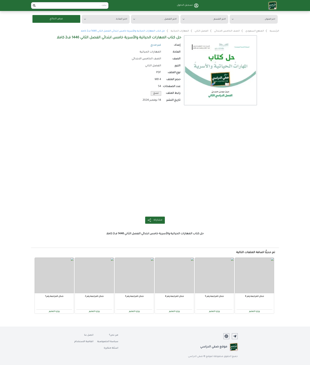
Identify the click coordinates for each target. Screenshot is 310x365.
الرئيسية (274, 31)
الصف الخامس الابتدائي (227, 31)
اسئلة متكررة (111, 348)
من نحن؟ (113, 335)
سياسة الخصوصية (107, 341)
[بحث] (34, 5)
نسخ (156, 93)
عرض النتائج (56, 19)
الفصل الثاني (201, 31)
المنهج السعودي (254, 31)
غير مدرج (156, 45)
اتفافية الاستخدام (83, 341)
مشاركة (158, 220)
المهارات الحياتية (180, 31)
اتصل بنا (88, 335)
